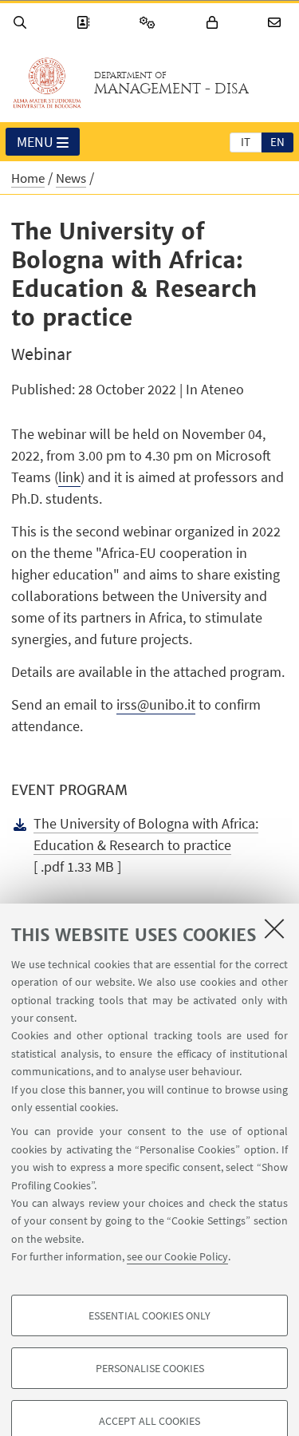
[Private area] (214, 22)
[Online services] (150, 22)
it (245, 141)
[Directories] (85, 22)
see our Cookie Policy (177, 1256)
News (71, 178)
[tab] (246, 141)
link (69, 477)
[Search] (22, 22)
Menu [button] (35, 142)
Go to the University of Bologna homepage (47, 83)
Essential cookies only (149, 1315)
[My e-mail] (276, 22)
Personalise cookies (150, 1368)
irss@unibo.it (155, 704)
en (277, 141)
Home (28, 178)
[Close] (274, 928)
